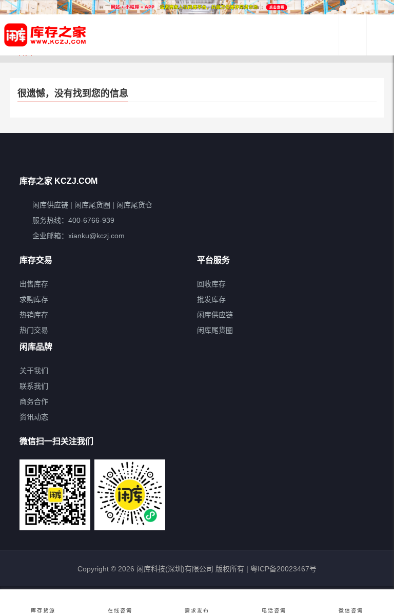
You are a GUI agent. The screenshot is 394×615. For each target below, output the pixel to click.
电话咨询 (274, 610)
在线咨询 (120, 610)
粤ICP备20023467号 (282, 569)
